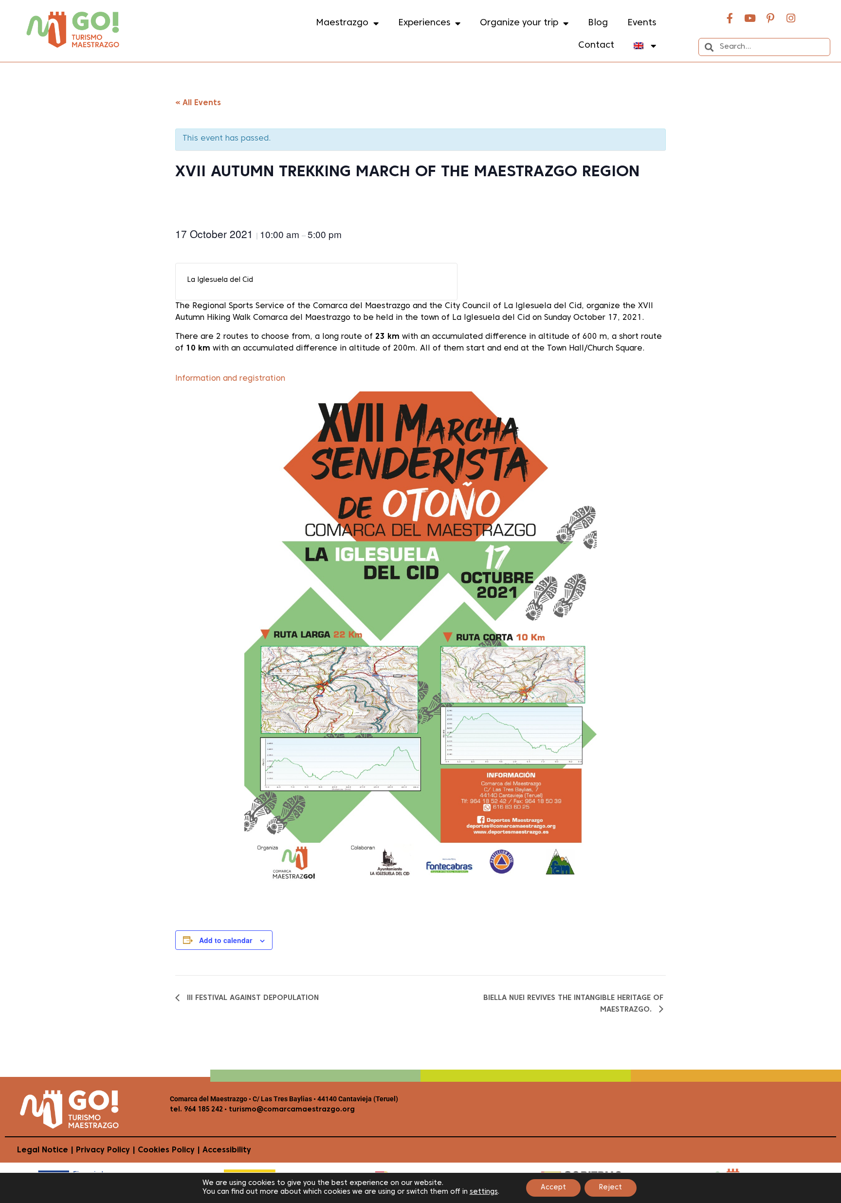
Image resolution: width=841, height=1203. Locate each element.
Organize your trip (519, 23)
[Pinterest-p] (770, 18)
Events (641, 23)
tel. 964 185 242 (196, 1110)
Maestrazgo (342, 23)
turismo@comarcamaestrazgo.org (291, 1110)
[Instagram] (791, 18)
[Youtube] (750, 18)
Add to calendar (225, 940)
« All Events (198, 103)
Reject (610, 1187)
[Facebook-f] (729, 18)
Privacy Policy (103, 1150)
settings (484, 1192)
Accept (553, 1187)
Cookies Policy (166, 1150)
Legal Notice (42, 1150)
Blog (598, 23)
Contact (596, 45)
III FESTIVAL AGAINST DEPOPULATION (251, 998)
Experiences (424, 23)
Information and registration (230, 378)
